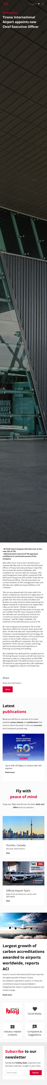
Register (35, 1072)
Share (7, 689)
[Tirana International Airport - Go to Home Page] (4, 4)
